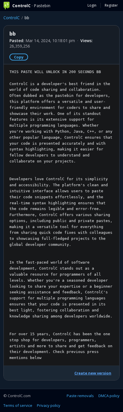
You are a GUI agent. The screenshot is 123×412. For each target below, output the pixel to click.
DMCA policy (109, 395)
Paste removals (80, 395)
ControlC (11, 17)
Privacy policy (48, 405)
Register (111, 5)
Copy (18, 57)
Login (92, 5)
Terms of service (17, 405)
